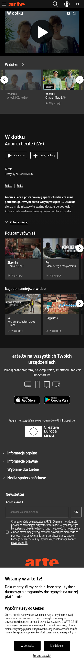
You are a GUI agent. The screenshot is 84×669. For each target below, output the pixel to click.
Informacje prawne (22, 461)
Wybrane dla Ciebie (23, 469)
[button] (55, 4)
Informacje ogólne (22, 453)
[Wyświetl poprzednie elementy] (4, 80)
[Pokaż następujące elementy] (80, 80)
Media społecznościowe (26, 477)
